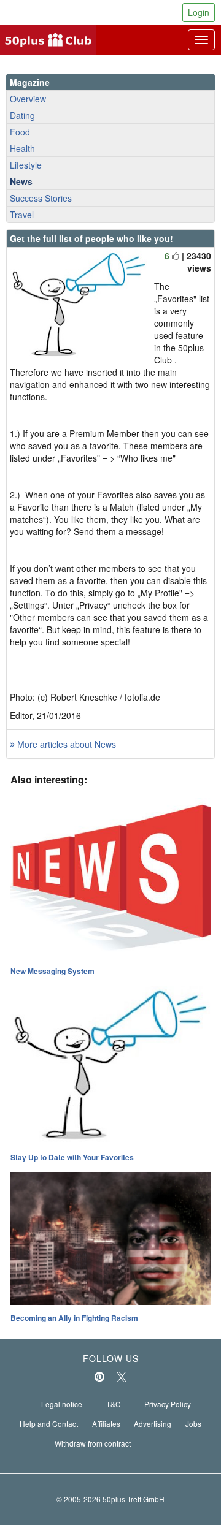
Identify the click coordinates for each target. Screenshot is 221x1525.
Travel (22, 214)
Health (22, 148)
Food (20, 132)
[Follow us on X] (121, 1376)
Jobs (193, 1423)
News (21, 181)
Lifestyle (26, 165)
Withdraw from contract (93, 1443)
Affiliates (106, 1423)
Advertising (152, 1423)
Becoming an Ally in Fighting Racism (74, 1317)
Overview (28, 99)
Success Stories (41, 198)
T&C (113, 1404)
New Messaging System (52, 970)
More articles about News (65, 744)
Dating (22, 115)
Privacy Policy (167, 1404)
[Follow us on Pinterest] (99, 1376)
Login (198, 12)
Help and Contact (49, 1423)
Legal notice (61, 1404)
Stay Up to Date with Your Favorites (72, 1157)
